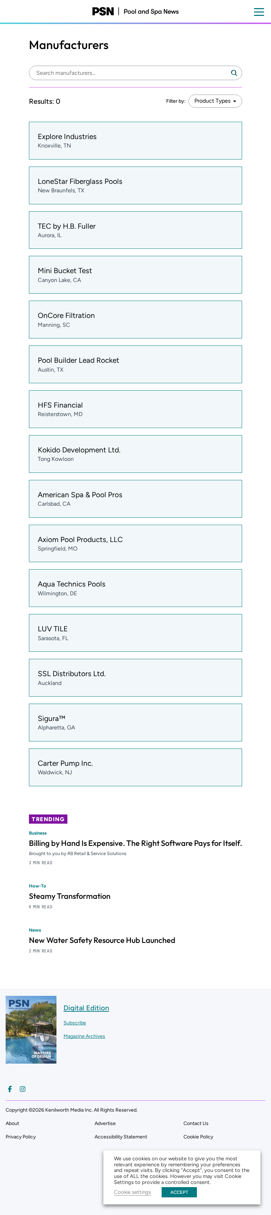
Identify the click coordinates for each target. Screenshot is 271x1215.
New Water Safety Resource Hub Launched (102, 940)
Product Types (212, 100)
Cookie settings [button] (132, 1192)
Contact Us (196, 1123)
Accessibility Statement (121, 1137)
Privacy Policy (21, 1137)
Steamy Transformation (69, 896)
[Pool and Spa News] (135, 11)
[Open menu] (259, 12)
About (12, 1123)
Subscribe (75, 1023)
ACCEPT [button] (179, 1192)
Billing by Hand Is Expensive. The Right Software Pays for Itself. (135, 843)
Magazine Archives (84, 1036)
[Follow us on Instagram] (22, 1089)
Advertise (105, 1123)
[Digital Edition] (31, 1060)
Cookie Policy (198, 1137)
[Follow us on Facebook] (10, 1089)
